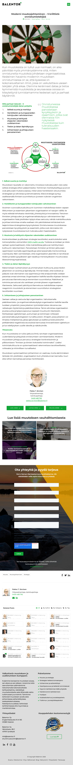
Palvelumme (18, 760)
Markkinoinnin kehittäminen (50, 692)
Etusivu (10, 760)
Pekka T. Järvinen (45, 19)
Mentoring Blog (35, 19)
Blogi (37, 760)
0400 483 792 (36, 398)
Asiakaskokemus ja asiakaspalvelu (52, 697)
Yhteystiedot (52, 760)
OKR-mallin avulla (35, 242)
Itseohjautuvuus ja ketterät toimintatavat (54, 686)
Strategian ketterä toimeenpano (51, 680)
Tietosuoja (61, 760)
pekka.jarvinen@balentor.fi (36, 401)
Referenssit (31, 760)
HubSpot (43, 694)
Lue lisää (54, 736)
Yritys (25, 760)
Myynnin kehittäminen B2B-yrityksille (53, 689)
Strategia (27, 574)
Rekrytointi (44, 760)
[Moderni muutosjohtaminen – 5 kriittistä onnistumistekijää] (62, 575)
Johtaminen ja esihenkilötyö (50, 683)
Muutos (5, 574)
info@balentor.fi (36, 566)
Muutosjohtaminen (16, 574)
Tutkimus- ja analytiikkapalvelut (51, 700)
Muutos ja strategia (47, 677)
